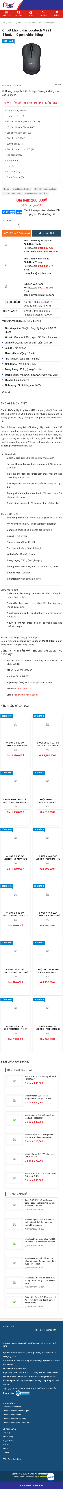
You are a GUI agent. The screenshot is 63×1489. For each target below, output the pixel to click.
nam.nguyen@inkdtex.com (39, 295)
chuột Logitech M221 (22, 189)
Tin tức (30, 15)
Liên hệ (6, 1452)
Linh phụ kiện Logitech (47, 22)
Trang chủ (6, 22)
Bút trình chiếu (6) (15, 144)
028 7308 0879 (20, 1372)
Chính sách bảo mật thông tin (16, 1422)
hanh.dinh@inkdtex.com (44, 251)
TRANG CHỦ (8, 1326)
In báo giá (47, 233)
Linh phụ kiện (29, 22)
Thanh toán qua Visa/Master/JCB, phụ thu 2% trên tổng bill (42, 212)
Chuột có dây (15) (15, 116)
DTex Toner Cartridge (12, 1459)
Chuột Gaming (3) (15, 177)
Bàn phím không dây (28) (19, 133)
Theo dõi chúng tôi (43, 1330)
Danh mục (6, 15)
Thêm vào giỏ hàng (18, 233)
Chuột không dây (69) (17, 110)
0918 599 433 (52, 1372)
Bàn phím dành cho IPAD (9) (20, 149)
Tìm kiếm (18, 15)
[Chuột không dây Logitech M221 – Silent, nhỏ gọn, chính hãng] (31, 59)
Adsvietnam (43, 1477)
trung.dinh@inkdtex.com (38, 273)
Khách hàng (8, 1437)
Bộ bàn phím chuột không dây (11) (23, 121)
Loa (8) (10, 166)
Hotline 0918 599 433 (31, 1485)
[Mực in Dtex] (31, 5)
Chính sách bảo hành (12, 1415)
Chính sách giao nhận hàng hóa (17, 1411)
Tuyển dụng (8, 1440)
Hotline (43, 15)
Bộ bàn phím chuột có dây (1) (21, 127)
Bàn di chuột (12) (15, 155)
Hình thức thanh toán (12, 1407)
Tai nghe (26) (13, 160)
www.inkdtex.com (20, 1376)
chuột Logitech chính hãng (36, 193)
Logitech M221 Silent (12, 193)
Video (5, 1448)
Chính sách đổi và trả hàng (14, 1418)
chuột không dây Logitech (45, 189)
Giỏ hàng (57, 15)
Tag (7, 189)
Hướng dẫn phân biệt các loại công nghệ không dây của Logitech (30, 93)
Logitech (17, 22)
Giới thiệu (7, 1433)
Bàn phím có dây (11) (17, 138)
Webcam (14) (13, 171)
